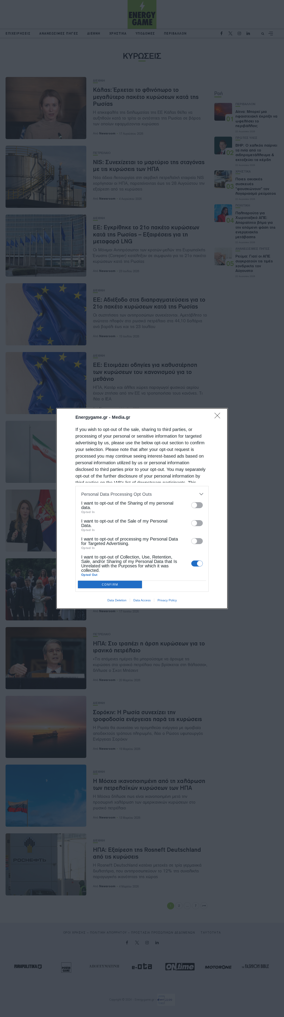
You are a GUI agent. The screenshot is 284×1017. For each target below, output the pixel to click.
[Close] (219, 417)
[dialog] (142, 508)
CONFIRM (110, 584)
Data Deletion (116, 600)
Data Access (142, 600)
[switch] (197, 505)
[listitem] (142, 494)
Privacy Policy (167, 600)
